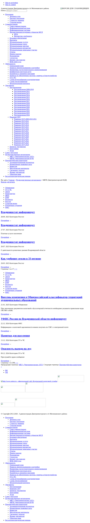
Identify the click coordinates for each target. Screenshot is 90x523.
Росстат (8, 201)
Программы (14, 149)
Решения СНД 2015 (21, 127)
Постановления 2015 (22, 97)
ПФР (7, 197)
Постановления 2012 (22, 91)
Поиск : (4, 10)
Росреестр (9, 199)
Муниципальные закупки (19, 46)
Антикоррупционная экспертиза (22, 162)
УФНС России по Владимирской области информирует (34, 318)
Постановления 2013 (22, 93)
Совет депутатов (11, 153)
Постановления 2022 (22, 111)
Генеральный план (17, 66)
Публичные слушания (13, 205)
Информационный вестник (20, 28)
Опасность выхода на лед (16, 348)
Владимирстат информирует (18, 212)
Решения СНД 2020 (21, 137)
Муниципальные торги (18, 44)
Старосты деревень (17, 20)
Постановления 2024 (22, 115)
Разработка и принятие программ (22, 74)
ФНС (7, 207)
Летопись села (15, 16)
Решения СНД (15, 117)
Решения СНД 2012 (21, 121)
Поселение (9, 14)
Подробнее (5, 220)
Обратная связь (15, 174)
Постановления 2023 (22, 113)
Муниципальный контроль (20, 83)
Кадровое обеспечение (18, 38)
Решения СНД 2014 (21, 125)
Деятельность (10, 64)
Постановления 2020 (22, 107)
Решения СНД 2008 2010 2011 (25, 119)
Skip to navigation (11, 3)
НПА (16, 34)
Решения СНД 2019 (21, 135)
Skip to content (10, 5)
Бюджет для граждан (17, 60)
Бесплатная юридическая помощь (17, 176)
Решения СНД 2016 (21, 129)
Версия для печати (8, 182)
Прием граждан (15, 54)
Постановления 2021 (22, 109)
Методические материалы (19, 168)
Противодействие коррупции (16, 160)
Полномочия (14, 56)
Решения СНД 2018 (21, 133)
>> (16, 269)
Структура (14, 58)
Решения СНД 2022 (21, 141)
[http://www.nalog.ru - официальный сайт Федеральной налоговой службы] (29, 381)
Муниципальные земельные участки (23, 50)
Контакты (13, 40)
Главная (11, 180)
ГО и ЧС (13, 78)
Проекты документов (18, 147)
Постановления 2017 (22, 101)
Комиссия (13, 166)
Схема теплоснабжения (18, 81)
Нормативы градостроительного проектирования (28, 70)
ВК (6, 370)
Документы (9, 85)
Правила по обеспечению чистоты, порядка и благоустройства (33, 76)
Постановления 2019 (22, 105)
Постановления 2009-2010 (24, 89)
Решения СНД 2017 (21, 131)
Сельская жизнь (16, 22)
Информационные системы (20, 30)
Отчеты (12, 52)
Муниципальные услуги (19, 42)
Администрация (11, 24)
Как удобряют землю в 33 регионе (21, 258)
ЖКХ (7, 196)
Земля (7, 192)
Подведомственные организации (17, 155)
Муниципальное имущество (20, 48)
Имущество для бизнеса (23, 36)
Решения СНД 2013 (21, 123)
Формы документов (17, 172)
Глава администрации (18, 26)
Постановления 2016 (22, 99)
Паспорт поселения (17, 18)
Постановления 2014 (22, 95)
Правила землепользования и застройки (25, 68)
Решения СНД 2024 (21, 145)
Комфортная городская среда (20, 72)
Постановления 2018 (22, 103)
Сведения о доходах (17, 170)
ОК (6, 372)
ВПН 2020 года (15, 62)
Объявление (9, 188)
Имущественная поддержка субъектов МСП (26, 32)
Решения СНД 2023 (21, 143)
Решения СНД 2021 (21, 139)
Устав (12, 151)
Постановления (15, 87)
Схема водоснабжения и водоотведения (25, 79)
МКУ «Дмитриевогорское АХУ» (22, 156)
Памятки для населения (15, 335)
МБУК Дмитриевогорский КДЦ (22, 158)
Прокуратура (10, 194)
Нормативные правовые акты (21, 164)
